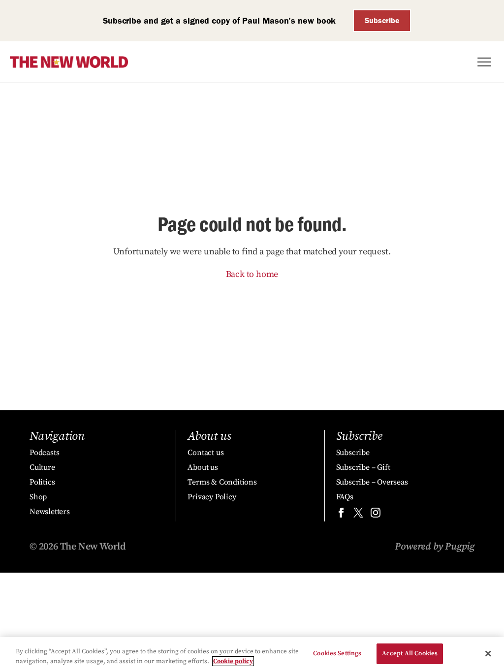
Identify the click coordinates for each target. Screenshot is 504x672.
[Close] (488, 653)
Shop (38, 497)
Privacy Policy (212, 497)
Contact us (205, 453)
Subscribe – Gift (363, 467)
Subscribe (382, 20)
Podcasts (44, 453)
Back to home (252, 274)
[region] (252, 654)
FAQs (344, 497)
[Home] (69, 62)
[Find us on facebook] (341, 514)
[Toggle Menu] (484, 62)
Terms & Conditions (222, 482)
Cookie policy (233, 661)
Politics (42, 482)
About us (203, 467)
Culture (42, 467)
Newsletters (50, 512)
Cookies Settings (337, 653)
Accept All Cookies (410, 653)
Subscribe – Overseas (372, 482)
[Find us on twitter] (358, 514)
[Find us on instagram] (375, 514)
